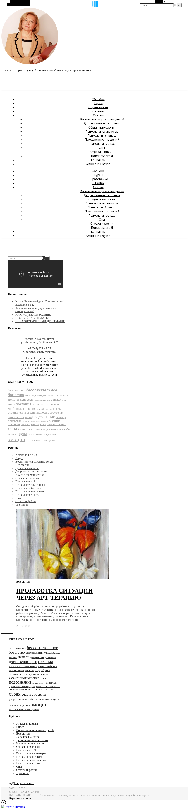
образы (56, 408)
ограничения (17, 412)
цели (23, 434)
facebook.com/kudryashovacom (39, 364)
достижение (40, 400)
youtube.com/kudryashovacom (39, 368)
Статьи (98, 115)
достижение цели (23, 662)
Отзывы (98, 111)
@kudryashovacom (22, 783)
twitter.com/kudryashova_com (39, 374)
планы (28, 417)
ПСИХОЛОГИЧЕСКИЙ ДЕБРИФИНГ (40, 321)
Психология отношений (102, 140)
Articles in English (98, 164)
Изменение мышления (29, 474)
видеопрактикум (35, 395)
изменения (53, 404)
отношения (16, 417)
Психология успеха (101, 144)
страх (14, 428)
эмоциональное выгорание (41, 440)
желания (23, 404)
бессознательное (41, 390)
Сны (102, 148)
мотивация (28, 408)
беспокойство (16, 390)
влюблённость (53, 395)
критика (64, 405)
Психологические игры (101, 131)
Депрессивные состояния (102, 123)
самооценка (38, 424)
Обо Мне (98, 99)
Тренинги (21, 504)
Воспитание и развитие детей (102, 119)
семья (50, 424)
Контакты (98, 160)
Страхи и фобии (101, 152)
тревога (39, 429)
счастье (26, 429)
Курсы (98, 103)
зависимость (39, 404)
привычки (14, 420)
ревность (25, 424)
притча (25, 421)
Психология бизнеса (101, 135)
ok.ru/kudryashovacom (39, 371)
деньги (13, 399)
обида (49, 409)
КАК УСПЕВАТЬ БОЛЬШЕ (33, 314)
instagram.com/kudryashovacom (39, 361)
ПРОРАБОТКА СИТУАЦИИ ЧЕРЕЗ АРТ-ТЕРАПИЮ (54, 594)
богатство (16, 395)
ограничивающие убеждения (45, 412)
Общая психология (101, 127)
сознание (60, 424)
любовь (14, 408)
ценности (40, 434)
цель (31, 434)
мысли (41, 408)
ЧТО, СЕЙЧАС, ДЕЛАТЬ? (32, 317)
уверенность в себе (58, 429)
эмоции (16, 439)
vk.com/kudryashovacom (39, 358)
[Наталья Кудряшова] (29, 64)
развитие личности (48, 686)
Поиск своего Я (102, 156)
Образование (98, 107)
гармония (64, 395)
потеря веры (61, 418)
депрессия (27, 399)
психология (35, 421)
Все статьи (22, 464)
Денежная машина (27, 468)
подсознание (43, 416)
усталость (13, 434)
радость (44, 421)
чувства (51, 434)
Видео (19, 458)
